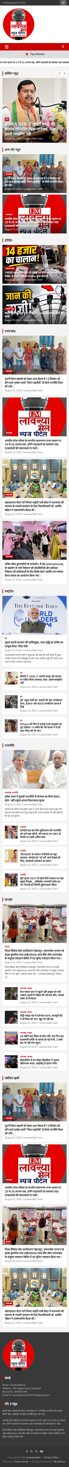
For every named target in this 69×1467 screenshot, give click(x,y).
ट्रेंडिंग (8, 240)
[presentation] (59, 73)
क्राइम (8, 899)
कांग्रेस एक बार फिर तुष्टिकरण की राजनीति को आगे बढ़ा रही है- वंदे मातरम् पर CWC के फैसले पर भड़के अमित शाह (40, 834)
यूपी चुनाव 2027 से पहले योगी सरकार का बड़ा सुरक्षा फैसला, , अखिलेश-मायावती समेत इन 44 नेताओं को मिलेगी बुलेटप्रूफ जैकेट (42, 882)
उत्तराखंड (9, 174)
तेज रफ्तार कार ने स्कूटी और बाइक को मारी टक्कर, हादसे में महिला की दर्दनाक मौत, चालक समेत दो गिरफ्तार (42, 995)
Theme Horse (21, 1461)
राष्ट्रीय (9, 591)
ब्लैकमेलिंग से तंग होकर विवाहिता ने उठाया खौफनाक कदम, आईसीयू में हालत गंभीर (39, 1062)
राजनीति (9, 745)
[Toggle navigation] (6, 46)
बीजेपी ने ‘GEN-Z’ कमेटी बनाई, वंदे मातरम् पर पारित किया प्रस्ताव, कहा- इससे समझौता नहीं (41, 680)
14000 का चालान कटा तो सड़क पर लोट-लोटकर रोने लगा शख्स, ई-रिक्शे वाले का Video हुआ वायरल (34, 274)
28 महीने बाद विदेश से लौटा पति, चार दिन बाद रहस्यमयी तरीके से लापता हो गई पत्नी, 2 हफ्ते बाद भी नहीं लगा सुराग (42, 1039)
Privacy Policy (51, 1457)
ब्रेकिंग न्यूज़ (11, 73)
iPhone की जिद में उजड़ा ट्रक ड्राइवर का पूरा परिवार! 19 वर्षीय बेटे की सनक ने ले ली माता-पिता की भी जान (41, 727)
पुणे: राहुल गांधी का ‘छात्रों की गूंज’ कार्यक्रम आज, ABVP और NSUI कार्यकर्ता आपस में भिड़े (29, 129)
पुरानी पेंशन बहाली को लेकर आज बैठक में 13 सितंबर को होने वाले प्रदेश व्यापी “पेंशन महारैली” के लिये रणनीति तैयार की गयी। (34, 182)
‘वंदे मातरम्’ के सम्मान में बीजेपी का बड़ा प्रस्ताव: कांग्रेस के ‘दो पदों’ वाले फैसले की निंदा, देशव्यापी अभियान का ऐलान (40, 858)
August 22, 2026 (13, 138)
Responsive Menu (63, 3)
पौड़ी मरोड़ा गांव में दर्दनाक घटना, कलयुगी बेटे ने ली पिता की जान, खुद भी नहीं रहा (41, 1017)
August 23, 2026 (13, 189)
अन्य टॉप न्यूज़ (12, 150)
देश (7, 119)
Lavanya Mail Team (33, 138)
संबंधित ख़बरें (12, 1078)
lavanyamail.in (33, 1457)
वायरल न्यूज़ (10, 268)
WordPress (59, 1461)
